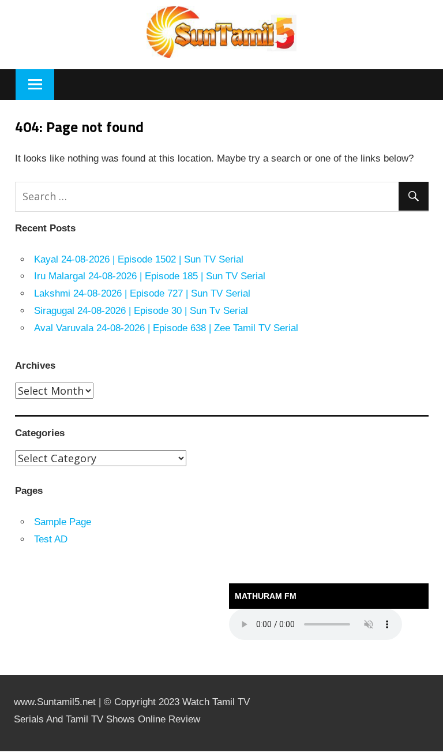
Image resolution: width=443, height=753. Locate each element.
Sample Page (62, 521)
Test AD (50, 539)
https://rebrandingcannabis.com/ (6, 751)
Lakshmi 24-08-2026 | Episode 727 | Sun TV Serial (142, 293)
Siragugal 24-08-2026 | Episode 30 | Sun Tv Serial (141, 310)
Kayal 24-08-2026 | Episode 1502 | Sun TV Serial (138, 259)
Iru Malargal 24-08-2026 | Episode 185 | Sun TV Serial (149, 276)
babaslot (1, 751)
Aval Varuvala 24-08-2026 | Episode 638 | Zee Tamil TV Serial (166, 328)
